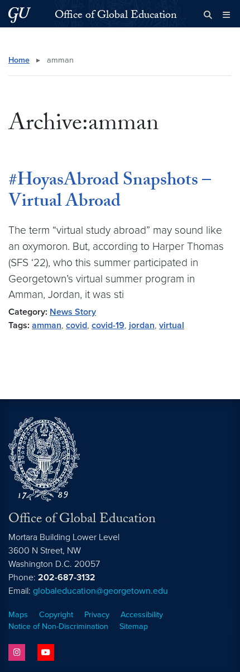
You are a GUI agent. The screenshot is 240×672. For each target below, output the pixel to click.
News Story (73, 312)
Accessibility (142, 614)
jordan (142, 325)
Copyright (56, 614)
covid (76, 325)
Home (19, 60)
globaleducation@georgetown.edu (100, 591)
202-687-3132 (66, 577)
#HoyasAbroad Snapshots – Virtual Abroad (109, 192)
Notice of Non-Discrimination (58, 626)
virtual (171, 325)
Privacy (96, 614)
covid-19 (108, 325)
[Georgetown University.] (19, 15)
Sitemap (133, 626)
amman (46, 325)
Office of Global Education (116, 16)
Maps (18, 614)
